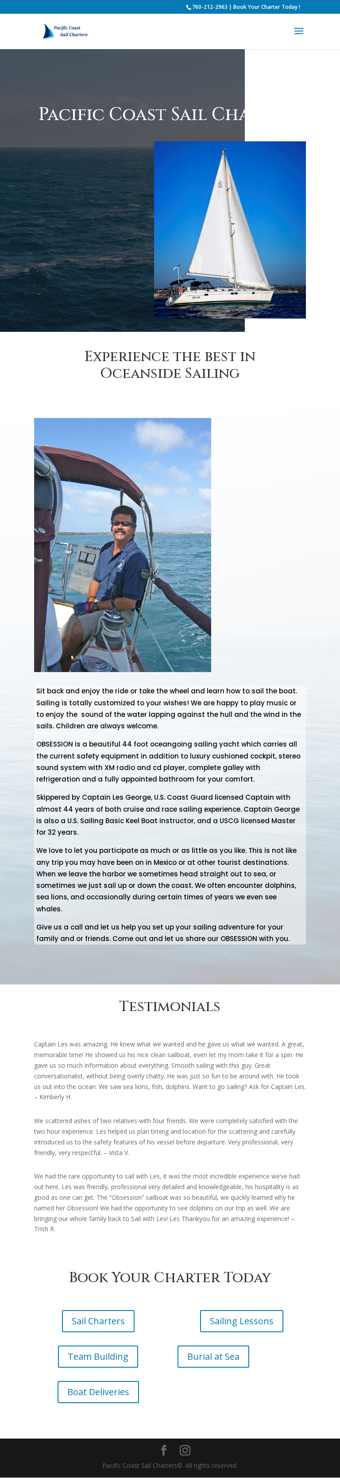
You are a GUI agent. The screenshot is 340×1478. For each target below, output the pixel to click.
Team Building (98, 1356)
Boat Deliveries (98, 1392)
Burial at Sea (213, 1356)
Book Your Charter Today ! (266, 7)
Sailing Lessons (242, 1321)
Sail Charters (98, 1321)
